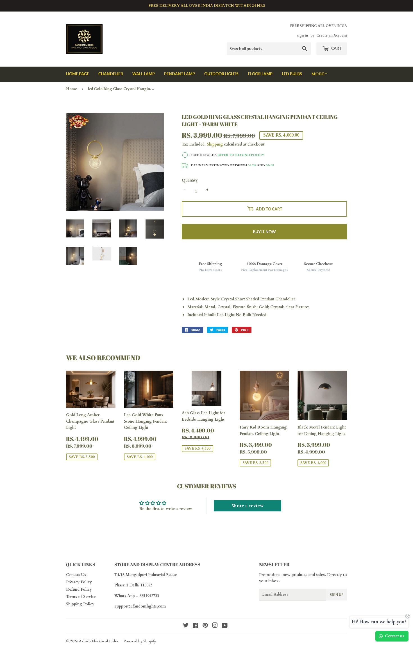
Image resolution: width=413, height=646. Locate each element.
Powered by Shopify (139, 641)
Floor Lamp (260, 73)
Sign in (302, 35)
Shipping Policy (80, 604)
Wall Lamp (143, 73)
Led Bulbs (292, 73)
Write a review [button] (248, 506)
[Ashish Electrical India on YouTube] (225, 626)
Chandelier (110, 73)
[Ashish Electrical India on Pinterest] (205, 626)
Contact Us (76, 574)
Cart (335, 48)
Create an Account (331, 35)
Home (71, 88)
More (317, 74)
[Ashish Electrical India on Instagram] (215, 626)
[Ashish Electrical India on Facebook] (195, 626)
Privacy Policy (79, 582)
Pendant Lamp (179, 73)
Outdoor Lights (221, 73)
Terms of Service (81, 596)
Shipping (215, 144)
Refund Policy (79, 589)
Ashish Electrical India (98, 641)
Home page (77, 73)
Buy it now (264, 231)
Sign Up (336, 595)
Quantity (190, 180)
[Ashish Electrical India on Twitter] (186, 626)
